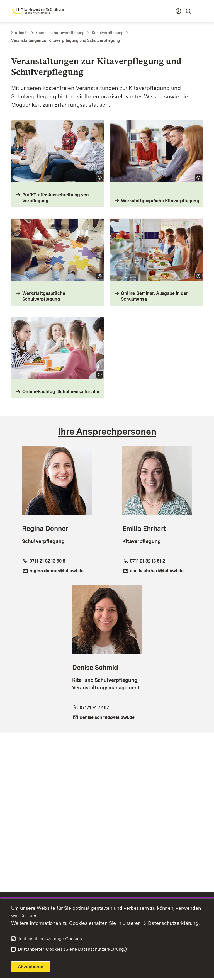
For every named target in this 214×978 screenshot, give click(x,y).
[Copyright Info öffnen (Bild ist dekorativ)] (99, 177)
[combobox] (178, 11)
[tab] (107, 431)
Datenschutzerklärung (173, 923)
